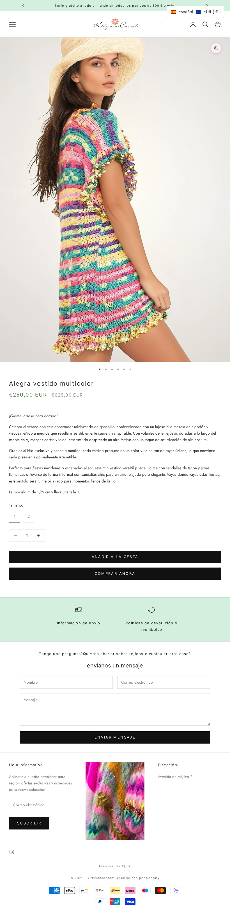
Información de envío (78, 623)
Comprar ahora (115, 573)
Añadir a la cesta (115, 556)
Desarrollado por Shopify (138, 878)
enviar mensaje (115, 737)
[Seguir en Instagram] (12, 852)
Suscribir (29, 823)
